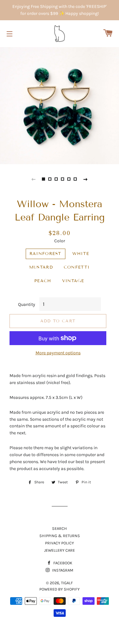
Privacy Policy (59, 543)
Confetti (76, 267)
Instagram (62, 570)
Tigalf (67, 582)
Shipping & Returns (59, 535)
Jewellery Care (59, 550)
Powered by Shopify (59, 589)
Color (59, 241)
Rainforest (46, 253)
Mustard (41, 267)
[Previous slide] (34, 179)
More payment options (58, 353)
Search (59, 528)
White (80, 253)
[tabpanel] (59, 105)
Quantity (26, 304)
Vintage (73, 280)
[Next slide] (86, 179)
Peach (42, 280)
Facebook (62, 563)
